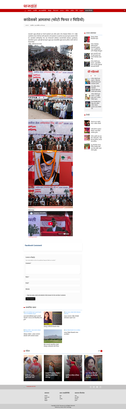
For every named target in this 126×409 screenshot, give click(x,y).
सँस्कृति (45, 400)
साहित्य (72, 11)
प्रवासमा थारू (46, 397)
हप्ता (91, 76)
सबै (99, 351)
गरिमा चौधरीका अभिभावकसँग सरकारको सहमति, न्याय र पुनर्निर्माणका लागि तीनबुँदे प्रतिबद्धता (96, 47)
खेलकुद (49, 11)
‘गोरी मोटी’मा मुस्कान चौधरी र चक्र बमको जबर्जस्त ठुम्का (96, 131)
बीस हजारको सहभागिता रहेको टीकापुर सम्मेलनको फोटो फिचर (51, 345)
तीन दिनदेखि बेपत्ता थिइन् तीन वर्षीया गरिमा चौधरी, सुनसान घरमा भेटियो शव (96, 105)
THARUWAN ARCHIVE (31, 386)
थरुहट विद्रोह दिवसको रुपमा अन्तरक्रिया (71, 333)
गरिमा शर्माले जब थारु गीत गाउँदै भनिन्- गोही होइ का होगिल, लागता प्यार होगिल (96, 138)
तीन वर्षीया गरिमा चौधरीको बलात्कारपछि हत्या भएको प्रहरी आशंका (96, 89)
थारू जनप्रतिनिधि (42, 11)
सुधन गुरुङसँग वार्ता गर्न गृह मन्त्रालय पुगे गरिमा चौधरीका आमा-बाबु (96, 56)
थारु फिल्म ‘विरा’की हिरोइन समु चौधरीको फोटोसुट (92, 375)
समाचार (29, 11)
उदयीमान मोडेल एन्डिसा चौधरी (72, 376)
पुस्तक (76, 400)
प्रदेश (60, 396)
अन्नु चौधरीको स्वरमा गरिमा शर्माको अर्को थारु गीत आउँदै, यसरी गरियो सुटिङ (96, 147)
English (81, 11)
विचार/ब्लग (55, 11)
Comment (28, 263)
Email (27, 283)
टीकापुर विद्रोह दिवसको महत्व (94, 38)
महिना (95, 76)
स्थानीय (61, 399)
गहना (76, 396)
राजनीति (35, 11)
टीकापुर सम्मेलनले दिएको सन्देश (51, 326)
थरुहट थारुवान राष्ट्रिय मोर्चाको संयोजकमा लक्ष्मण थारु (71, 317)
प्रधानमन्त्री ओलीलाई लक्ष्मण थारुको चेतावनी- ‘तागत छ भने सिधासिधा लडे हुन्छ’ (33, 318)
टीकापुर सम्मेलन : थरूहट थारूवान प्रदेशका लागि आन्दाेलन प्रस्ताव (32, 335)
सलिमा (67, 11)
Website (28, 289)
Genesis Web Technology (65, 407)
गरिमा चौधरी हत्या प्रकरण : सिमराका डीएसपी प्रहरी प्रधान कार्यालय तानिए (96, 81)
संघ (60, 397)
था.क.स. (62, 11)
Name (27, 276)
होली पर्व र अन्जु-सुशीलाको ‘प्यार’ (30, 376)
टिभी (77, 11)
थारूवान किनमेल (88, 11)
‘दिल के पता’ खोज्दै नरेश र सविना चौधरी (96, 123)
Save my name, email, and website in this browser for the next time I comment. (46, 295)
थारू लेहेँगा (77, 397)
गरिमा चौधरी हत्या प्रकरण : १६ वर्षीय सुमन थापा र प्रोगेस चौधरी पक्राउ (95, 96)
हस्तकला (76, 399)
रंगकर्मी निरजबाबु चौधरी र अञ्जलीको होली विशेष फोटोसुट (52, 375)
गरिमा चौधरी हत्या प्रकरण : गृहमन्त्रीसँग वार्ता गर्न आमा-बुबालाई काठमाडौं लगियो (96, 63)
